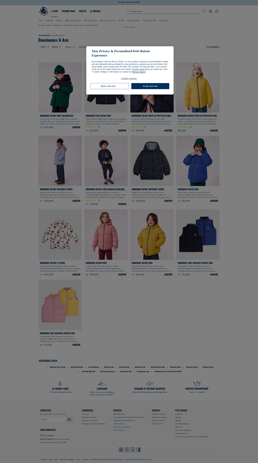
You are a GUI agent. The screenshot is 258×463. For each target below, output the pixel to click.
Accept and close (150, 86)
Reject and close (108, 86)
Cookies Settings (129, 78)
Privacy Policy (139, 72)
